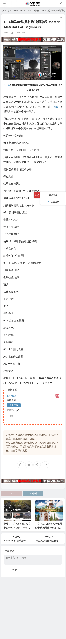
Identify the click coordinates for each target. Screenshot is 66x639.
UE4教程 (33, 493)
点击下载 (13, 405)
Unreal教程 (33, 10)
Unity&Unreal (18, 10)
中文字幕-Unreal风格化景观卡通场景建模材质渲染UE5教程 (48, 527)
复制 (12, 416)
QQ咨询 (53, 195)
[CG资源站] (33, 3)
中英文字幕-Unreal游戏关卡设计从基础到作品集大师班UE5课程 (17, 527)
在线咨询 (54, 201)
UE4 (11, 493)
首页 (6, 10)
